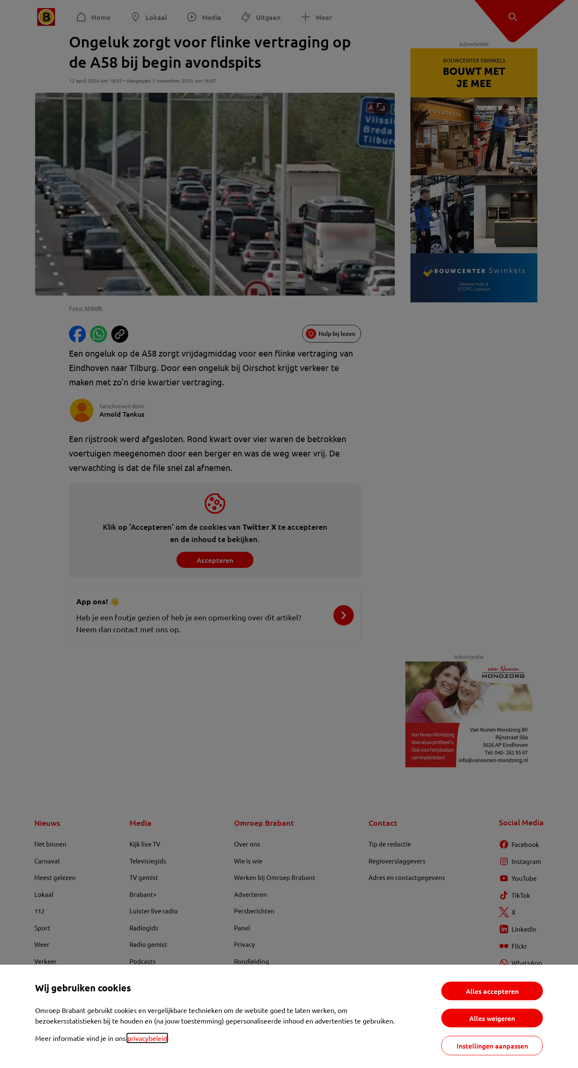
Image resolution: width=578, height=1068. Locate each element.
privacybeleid (147, 1038)
